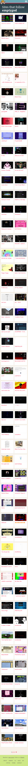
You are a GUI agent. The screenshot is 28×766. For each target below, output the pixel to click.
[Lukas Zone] (7, 179)
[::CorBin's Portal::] (21, 312)
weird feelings (18, 464)
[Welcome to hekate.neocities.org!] (7, 223)
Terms (13, 763)
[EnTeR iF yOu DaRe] (21, 414)
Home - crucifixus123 (6, 713)
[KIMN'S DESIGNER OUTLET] (21, 708)
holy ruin (3, 419)
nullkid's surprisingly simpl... (7, 581)
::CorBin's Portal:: (19, 317)
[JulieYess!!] (7, 135)
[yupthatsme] (21, 370)
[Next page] (16, 752)
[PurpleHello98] (21, 135)
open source (11, 757)
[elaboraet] (7, 517)
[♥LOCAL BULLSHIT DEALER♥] (21, 385)
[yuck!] (7, 370)
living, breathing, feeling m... (7, 67)
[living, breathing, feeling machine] (7, 62)
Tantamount (4, 669)
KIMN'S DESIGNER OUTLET (21, 713)
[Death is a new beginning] (21, 194)
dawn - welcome (5, 317)
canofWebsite (18, 537)
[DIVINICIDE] (21, 634)
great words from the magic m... (21, 508)
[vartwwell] (7, 532)
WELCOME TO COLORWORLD (21, 67)
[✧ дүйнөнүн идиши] (21, 590)
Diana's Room (5, 493)
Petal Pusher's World (6, 742)
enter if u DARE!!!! (6, 478)
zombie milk (18, 478)
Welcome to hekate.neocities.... (7, 229)
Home (3, 508)
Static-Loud (18, 698)
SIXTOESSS (18, 229)
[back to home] (3, 2)
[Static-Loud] (21, 693)
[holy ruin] (7, 414)
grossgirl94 (4, 111)
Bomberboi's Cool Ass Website (7, 566)
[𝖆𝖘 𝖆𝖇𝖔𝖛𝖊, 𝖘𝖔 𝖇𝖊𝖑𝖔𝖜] (7, 620)
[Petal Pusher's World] (7, 737)
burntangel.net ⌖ (5, 361)
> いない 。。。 (19, 405)
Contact (19, 763)
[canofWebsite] (21, 532)
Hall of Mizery (4, 728)
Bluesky (22, 757)
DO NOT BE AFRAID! (7, 684)
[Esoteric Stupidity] (7, 165)
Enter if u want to (19, 728)
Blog (19, 760)
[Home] (7, 502)
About (5, 760)
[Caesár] (7, 91)
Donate (11, 760)
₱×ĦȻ (3, 155)
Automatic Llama (5, 449)
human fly (17, 684)
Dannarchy (17, 38)
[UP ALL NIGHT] (21, 282)
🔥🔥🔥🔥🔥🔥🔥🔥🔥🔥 (21, 522)
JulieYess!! (4, 141)
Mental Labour (5, 38)
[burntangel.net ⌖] (7, 356)
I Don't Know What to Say (21, 185)
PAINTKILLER (18, 346)
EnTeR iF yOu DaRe (20, 419)
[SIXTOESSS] (21, 223)
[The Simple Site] (7, 546)
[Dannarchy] (21, 33)
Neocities (5, 757)
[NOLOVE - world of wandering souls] (21, 238)
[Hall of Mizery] (7, 722)
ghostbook (4, 405)
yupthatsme (18, 375)
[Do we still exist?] (21, 165)
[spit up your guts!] (7, 326)
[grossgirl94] (7, 106)
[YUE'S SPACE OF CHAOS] (21, 18)
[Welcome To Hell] (21, 150)
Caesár (3, 97)
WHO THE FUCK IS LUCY (21, 273)
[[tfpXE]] (21, 121)
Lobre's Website (5, 346)
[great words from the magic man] (21, 502)
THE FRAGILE (5, 434)
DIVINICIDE (18, 640)
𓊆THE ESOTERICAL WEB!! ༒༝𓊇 (21, 258)
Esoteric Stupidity (5, 170)
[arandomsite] (21, 620)
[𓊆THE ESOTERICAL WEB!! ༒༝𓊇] (21, 253)
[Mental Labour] (7, 33)
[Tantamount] (7, 664)
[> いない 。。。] (21, 400)
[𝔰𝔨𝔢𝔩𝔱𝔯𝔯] (7, 238)
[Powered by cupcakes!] (21, 649)
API (23, 760)
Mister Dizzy (18, 97)
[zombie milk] (21, 473)
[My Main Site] (21, 576)
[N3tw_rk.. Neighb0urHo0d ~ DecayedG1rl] (21, 106)
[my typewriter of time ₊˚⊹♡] (21, 77)
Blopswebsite (4, 654)
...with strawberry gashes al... (7, 82)
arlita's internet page (6, 126)
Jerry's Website (19, 53)
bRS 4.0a (3, 596)
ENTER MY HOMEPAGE (7, 258)
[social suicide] (21, 664)
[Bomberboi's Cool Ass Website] (7, 561)
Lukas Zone (4, 185)
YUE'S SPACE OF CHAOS (21, 23)
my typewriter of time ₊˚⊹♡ (21, 82)
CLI (15, 760)
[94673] (7, 47)
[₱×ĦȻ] (7, 150)
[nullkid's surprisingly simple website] (7, 576)
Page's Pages (5, 273)
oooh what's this (5, 390)
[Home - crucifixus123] (7, 708)
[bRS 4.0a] (7, 590)
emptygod (9, 10)
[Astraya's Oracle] (7, 194)
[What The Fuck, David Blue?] (21, 444)
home (16, 566)
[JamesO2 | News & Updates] (21, 488)
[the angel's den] (7, 458)
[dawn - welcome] (7, 312)
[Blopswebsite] (7, 649)
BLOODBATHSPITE (20, 361)
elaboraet (3, 522)
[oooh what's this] (7, 385)
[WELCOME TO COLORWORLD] (21, 62)
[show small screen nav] (26, 1)
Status (8, 763)
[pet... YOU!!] (21, 297)
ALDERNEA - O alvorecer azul (21, 331)
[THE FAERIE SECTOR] (7, 634)
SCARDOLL (18, 552)
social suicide (18, 669)
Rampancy (17, 214)
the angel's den (5, 464)
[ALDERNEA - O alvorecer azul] (21, 326)
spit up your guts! (5, 331)
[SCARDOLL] (21, 546)
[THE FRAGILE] (7, 429)
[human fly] (21, 678)
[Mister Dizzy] (21, 91)
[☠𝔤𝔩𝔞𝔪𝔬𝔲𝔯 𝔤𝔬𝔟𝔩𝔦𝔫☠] (7, 18)
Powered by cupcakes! (21, 654)
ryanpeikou (17, 434)
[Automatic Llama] (7, 444)
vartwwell (3, 537)
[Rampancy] (21, 209)
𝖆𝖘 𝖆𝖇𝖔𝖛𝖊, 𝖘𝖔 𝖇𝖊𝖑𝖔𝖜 (5, 625)
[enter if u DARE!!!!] (7, 473)
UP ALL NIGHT (19, 287)
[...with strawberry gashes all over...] (7, 77)
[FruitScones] (7, 282)
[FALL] (7, 693)
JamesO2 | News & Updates (21, 493)
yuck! (2, 375)
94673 (3, 53)
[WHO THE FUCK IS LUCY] (21, 267)
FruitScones (4, 287)
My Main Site (18, 581)
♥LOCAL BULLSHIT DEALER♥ (21, 390)
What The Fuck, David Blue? (21, 449)
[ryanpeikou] (21, 429)
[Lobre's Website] (7, 341)
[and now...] (7, 297)
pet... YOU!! (18, 302)
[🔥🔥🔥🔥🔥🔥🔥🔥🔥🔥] (21, 517)
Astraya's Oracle (5, 199)
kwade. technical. (19, 742)
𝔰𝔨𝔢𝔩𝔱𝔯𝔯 (2, 243)
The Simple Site (5, 552)
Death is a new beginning (21, 199)
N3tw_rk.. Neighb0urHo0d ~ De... (21, 111)
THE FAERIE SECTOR (7, 640)
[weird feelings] (21, 458)
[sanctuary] (7, 209)
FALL (2, 698)
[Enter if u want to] (21, 722)
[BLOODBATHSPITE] (21, 356)
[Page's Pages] (7, 267)
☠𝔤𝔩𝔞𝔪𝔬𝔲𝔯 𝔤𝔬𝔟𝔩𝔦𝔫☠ (5, 23)
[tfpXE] (16, 126)
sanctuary (4, 214)
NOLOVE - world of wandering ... (21, 243)
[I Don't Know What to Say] (21, 179)
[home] (21, 561)
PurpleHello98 (18, 141)
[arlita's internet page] (7, 121)
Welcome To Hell (19, 155)
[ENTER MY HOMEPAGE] (7, 253)
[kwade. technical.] (21, 737)
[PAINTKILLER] (21, 341)
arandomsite (18, 625)
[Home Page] (7, 605)
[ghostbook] (7, 400)
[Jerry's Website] (21, 47)
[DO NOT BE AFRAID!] (7, 678)
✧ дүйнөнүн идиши (20, 596)
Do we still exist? (19, 170)
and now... (4, 302)
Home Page (4, 610)
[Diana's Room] (7, 488)
